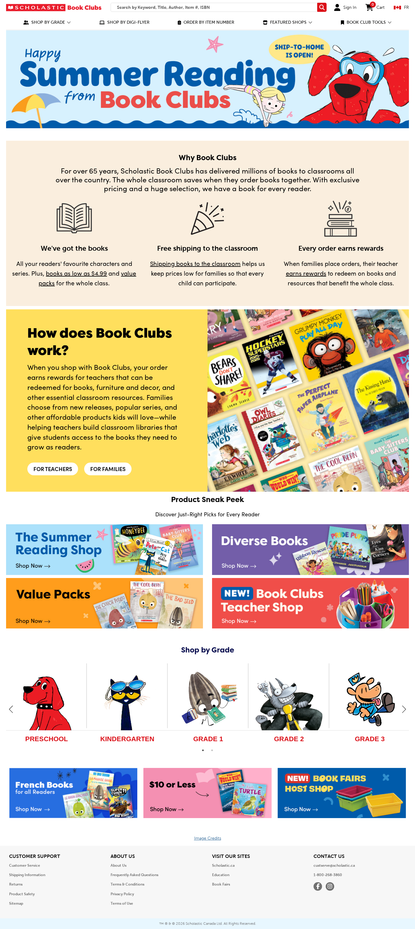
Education (220, 875)
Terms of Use (122, 903)
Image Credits (207, 838)
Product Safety (22, 894)
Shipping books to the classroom (195, 263)
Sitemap (16, 903)
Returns (15, 884)
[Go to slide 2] (212, 750)
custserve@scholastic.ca (334, 865)
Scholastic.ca (223, 865)
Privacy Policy (122, 894)
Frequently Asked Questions (134, 875)
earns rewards (306, 273)
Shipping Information (27, 875)
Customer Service (24, 865)
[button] (47, 22)
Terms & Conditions (127, 884)
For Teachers (52, 469)
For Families (107, 469)
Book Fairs (221, 884)
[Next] (404, 709)
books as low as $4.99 (76, 273)
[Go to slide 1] (203, 750)
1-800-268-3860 (328, 875)
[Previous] (11, 709)
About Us (118, 865)
